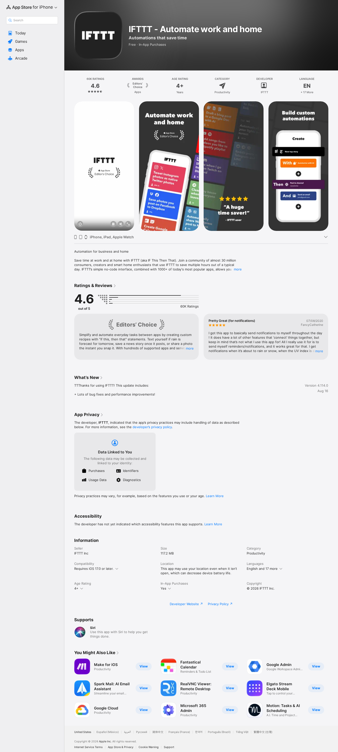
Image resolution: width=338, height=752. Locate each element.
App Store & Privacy (120, 747)
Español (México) (108, 732)
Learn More (215, 496)
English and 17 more (262, 569)
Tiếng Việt (242, 732)
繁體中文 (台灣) (263, 732)
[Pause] (113, 224)
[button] (32, 33)
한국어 (199, 732)
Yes (163, 588)
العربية (127, 732)
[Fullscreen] (128, 224)
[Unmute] (121, 224)
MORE (190, 348)
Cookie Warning (149, 747)
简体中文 (157, 732)
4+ (76, 588)
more (238, 269)
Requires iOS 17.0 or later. (94, 569)
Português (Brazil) (219, 732)
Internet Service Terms (88, 747)
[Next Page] (333, 86)
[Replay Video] (80, 224)
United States (82, 732)
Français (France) (179, 732)
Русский (141, 732)
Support (169, 747)
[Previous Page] (69, 86)
